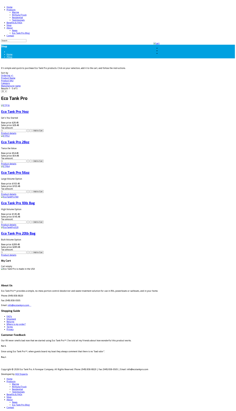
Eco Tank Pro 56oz (15, 172)
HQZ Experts (21, 374)
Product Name (8, 78)
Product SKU (7, 80)
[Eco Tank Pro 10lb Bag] (9, 197)
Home (9, 54)
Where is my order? (16, 324)
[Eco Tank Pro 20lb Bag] (9, 227)
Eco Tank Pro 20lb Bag (18, 233)
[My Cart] (157, 43)
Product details (8, 133)
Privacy (10, 329)
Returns (10, 321)
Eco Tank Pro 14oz (15, 111)
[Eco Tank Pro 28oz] (5, 136)
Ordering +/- (7, 75)
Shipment (11, 319)
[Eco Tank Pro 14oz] (5, 105)
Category (5, 83)
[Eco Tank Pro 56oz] (5, 166)
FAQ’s (9, 316)
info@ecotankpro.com (19, 305)
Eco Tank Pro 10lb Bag (18, 203)
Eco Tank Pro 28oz (15, 142)
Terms (10, 327)
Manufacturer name (11, 86)
